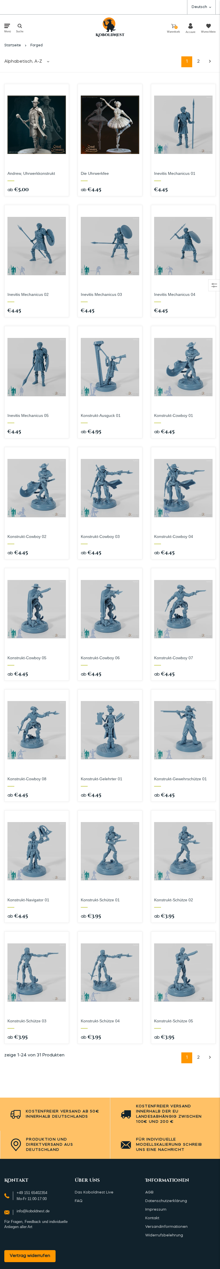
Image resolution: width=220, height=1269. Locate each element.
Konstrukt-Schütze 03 (26, 1021)
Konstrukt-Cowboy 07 (173, 658)
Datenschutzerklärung (166, 1201)
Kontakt (152, 1218)
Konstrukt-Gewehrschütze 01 (180, 779)
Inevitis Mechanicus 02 (28, 294)
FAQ (78, 1201)
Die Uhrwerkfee (95, 173)
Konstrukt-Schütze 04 (100, 1021)
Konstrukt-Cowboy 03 (100, 536)
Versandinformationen (166, 1227)
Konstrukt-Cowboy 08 (26, 779)
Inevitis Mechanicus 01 (174, 173)
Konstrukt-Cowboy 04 (173, 536)
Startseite (12, 45)
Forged (36, 45)
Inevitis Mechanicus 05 (28, 415)
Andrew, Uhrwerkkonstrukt (31, 173)
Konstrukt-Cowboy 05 (26, 658)
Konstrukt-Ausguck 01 (101, 415)
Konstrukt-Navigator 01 (28, 900)
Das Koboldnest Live (94, 1192)
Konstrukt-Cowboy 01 (173, 415)
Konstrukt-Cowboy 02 (26, 536)
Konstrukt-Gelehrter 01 (101, 779)
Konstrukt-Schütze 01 (100, 900)
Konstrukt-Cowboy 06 (100, 658)
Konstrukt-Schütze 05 (173, 1021)
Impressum (155, 1209)
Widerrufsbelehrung (164, 1235)
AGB (149, 1192)
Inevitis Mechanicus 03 (101, 294)
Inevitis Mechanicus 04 (174, 294)
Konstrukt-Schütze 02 (173, 900)
